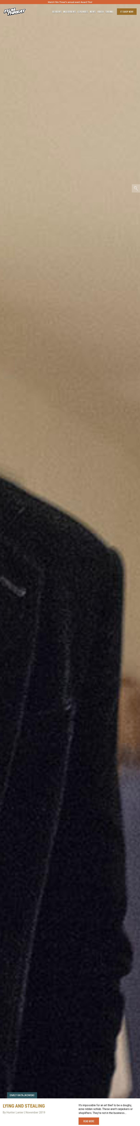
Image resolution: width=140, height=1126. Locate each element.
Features (83, 11)
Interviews (69, 11)
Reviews (56, 11)
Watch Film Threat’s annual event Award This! (70, 2)
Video (100, 11)
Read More (88, 1121)
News (93, 11)
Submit (109, 11)
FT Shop (126, 11)
